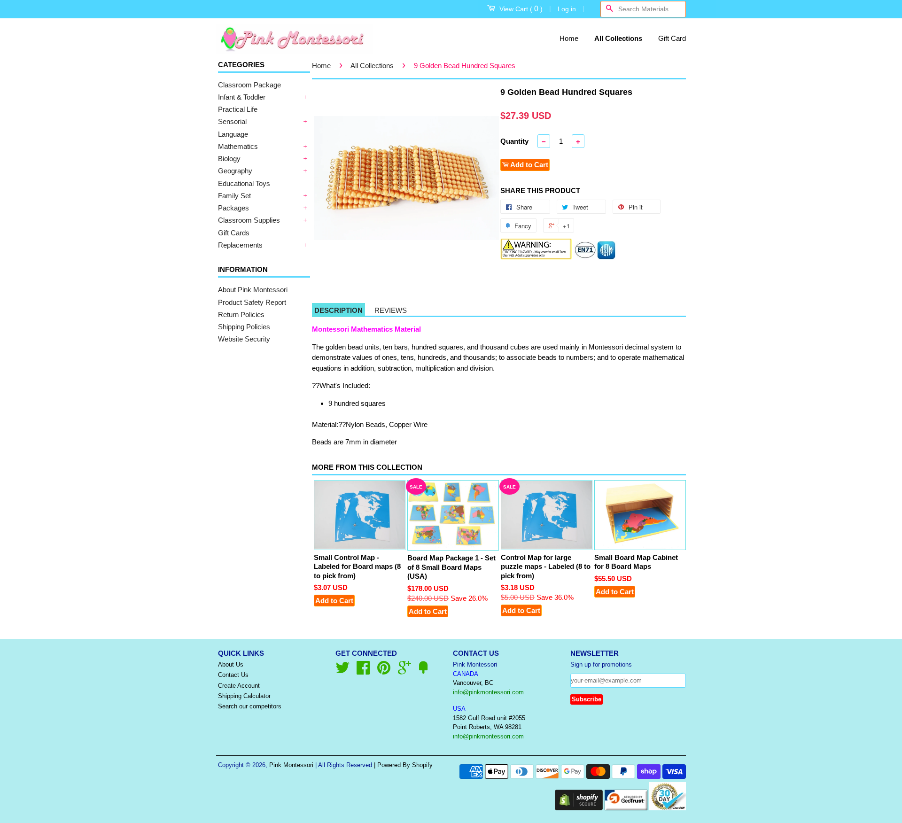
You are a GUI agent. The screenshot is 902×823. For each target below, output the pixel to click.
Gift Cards (233, 233)
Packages (233, 208)
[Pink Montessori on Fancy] (423, 671)
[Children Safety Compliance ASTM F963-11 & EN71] (595, 257)
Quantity (514, 141)
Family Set (234, 196)
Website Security (244, 339)
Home (569, 38)
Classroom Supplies (249, 220)
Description (338, 310)
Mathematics (238, 146)
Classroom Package (249, 85)
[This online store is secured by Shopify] (579, 808)
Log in (567, 9)
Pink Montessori (291, 765)
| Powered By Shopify (403, 765)
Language (233, 134)
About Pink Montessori (253, 290)
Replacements (240, 245)
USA (459, 708)
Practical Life (237, 109)
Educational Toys (244, 183)
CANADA (465, 673)
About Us (230, 664)
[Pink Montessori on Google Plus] (404, 671)
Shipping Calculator (244, 695)
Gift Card (672, 38)
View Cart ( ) (521, 9)
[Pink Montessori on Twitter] (342, 671)
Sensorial (232, 121)
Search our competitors (249, 706)
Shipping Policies (244, 327)
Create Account (239, 685)
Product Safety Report (252, 302)
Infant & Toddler (241, 97)
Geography (235, 171)
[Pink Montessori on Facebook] (363, 671)
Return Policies (241, 314)
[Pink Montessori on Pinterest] (384, 671)
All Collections (618, 38)
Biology (229, 159)
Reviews (390, 310)
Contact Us (233, 674)
